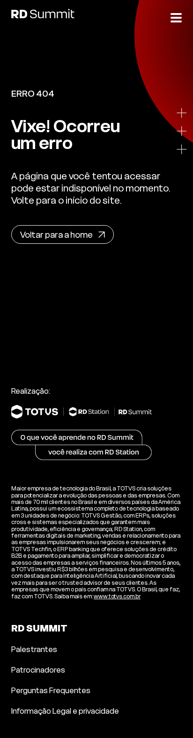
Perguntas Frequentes (50, 690)
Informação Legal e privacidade (65, 711)
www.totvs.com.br (117, 596)
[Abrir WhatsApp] (173, 718)
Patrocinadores (38, 669)
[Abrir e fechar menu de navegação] (176, 16)
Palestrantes (34, 649)
